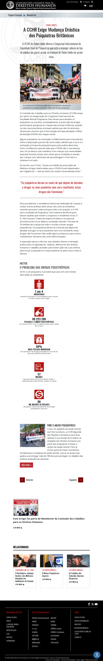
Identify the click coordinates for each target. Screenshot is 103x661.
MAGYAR (53, 618)
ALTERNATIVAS (10, 641)
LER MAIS (17, 527)
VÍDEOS (8, 621)
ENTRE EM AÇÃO (11, 630)
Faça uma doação (72, 2)
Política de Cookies (91, 660)
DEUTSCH (35, 646)
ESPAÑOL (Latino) (56, 628)
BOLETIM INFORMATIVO (81, 628)
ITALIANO (53, 639)
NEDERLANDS (36, 642)
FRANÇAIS (35, 625)
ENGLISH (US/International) (40, 618)
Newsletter (31, 15)
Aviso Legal (80, 660)
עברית (34, 628)
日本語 (34, 632)
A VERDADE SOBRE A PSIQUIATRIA (12, 625)
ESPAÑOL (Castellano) (57, 632)
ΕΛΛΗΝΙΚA (55, 635)
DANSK (34, 621)
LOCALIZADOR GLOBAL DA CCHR (82, 632)
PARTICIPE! (77, 624)
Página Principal (15, 15)
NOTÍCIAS (9, 637)
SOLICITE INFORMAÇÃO (81, 621)
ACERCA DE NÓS (11, 617)
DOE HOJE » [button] (26, 465)
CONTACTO (77, 637)
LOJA (7, 634)
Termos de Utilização (68, 660)
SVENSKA (53, 625)
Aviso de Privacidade (53, 660)
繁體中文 (35, 639)
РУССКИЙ (35, 635)
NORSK (53, 621)
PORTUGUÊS (54, 642)
